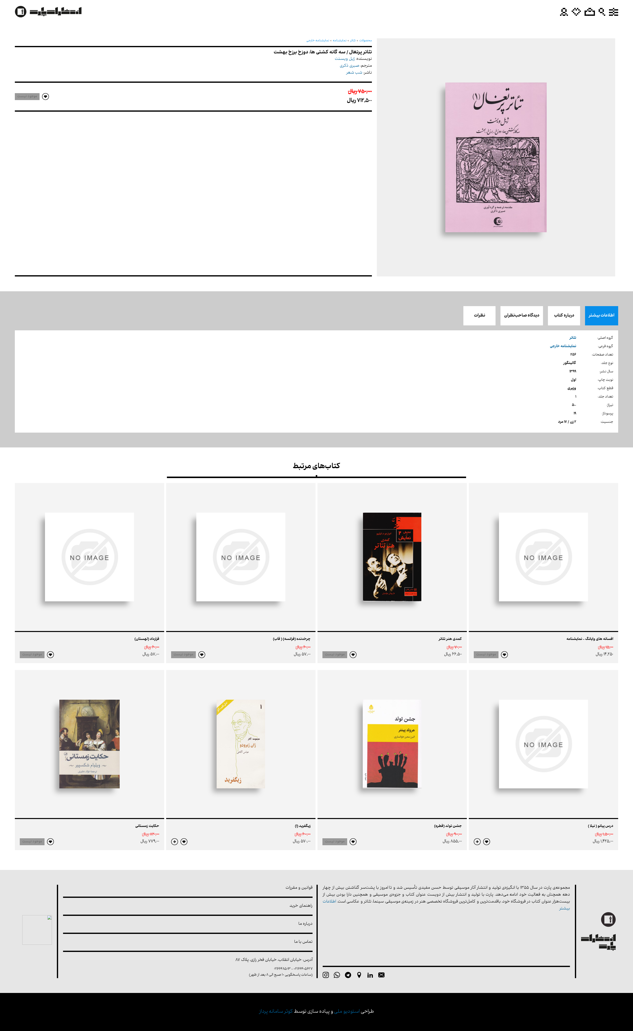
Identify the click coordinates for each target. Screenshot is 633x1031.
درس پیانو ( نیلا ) (600, 826)
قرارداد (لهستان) (147, 639)
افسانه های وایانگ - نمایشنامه (589, 639)
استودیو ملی (347, 1011)
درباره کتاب (564, 316)
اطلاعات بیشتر (601, 316)
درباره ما (305, 924)
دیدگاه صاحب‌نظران (521, 316)
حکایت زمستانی (147, 826)
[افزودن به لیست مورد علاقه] (504, 654)
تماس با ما (303, 942)
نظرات (479, 316)
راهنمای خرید (301, 906)
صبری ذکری (349, 66)
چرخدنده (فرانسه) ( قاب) (292, 639)
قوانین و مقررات (299, 888)
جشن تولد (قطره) (448, 826)
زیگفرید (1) (303, 826)
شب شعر (354, 73)
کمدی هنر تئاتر (450, 639)
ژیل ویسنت (345, 59)
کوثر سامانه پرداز (276, 1011)
